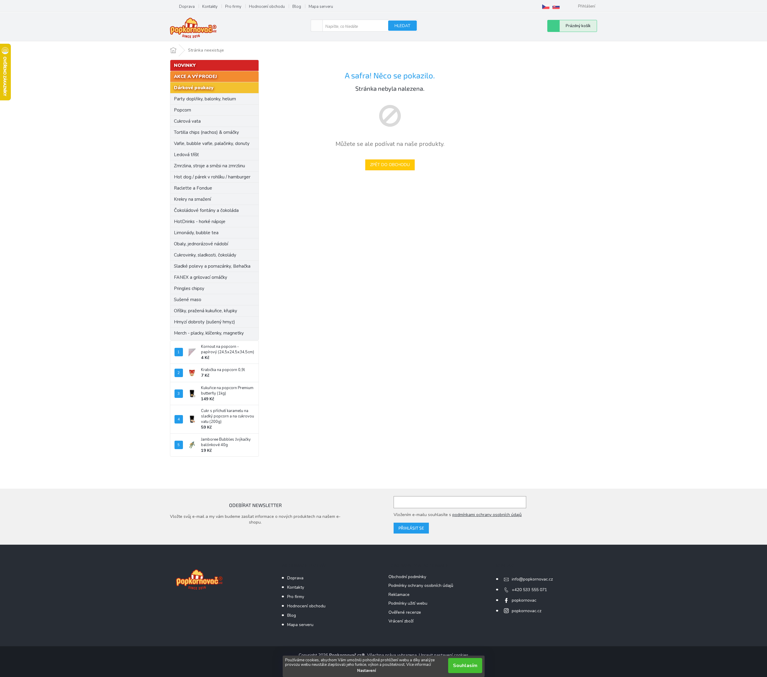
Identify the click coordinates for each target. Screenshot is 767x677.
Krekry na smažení (192, 199)
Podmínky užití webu (407, 603)
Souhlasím (465, 665)
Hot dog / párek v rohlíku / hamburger (212, 177)
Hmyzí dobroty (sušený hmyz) (204, 322)
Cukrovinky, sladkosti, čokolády (205, 255)
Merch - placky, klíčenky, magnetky (209, 333)
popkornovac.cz (526, 611)
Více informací (418, 664)
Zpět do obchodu (390, 165)
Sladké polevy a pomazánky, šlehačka (212, 266)
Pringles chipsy (189, 288)
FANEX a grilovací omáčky (200, 277)
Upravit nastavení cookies (443, 655)
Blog (296, 6)
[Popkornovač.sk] (556, 6)
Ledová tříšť (186, 155)
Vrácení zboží (400, 621)
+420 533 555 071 (529, 590)
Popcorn (182, 110)
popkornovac (524, 600)
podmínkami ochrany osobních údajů (487, 515)
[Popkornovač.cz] (545, 6)
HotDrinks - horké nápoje (199, 222)
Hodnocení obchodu (267, 6)
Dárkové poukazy (193, 88)
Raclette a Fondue (193, 188)
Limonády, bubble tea (196, 233)
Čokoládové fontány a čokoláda (206, 210)
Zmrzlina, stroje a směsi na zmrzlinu (209, 166)
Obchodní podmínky (407, 577)
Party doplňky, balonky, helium (205, 99)
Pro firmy (233, 6)
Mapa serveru (321, 6)
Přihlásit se (411, 528)
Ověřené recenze (404, 612)
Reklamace (399, 594)
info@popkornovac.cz (532, 579)
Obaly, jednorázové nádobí (201, 244)
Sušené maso (187, 300)
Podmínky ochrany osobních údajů (420, 585)
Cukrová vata (187, 121)
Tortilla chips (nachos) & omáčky (206, 132)
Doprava (187, 6)
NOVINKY (185, 65)
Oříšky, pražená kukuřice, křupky (205, 311)
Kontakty (210, 6)
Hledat (402, 26)
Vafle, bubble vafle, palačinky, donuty (212, 143)
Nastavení (366, 670)
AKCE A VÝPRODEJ (195, 77)
